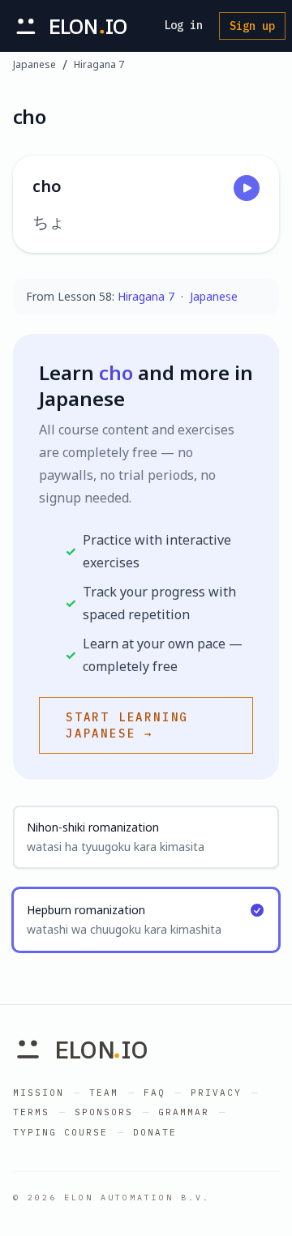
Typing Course (60, 1132)
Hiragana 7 (99, 64)
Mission (38, 1092)
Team (103, 1092)
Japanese (34, 64)
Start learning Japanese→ (127, 725)
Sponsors (104, 1112)
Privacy (216, 1092)
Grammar (183, 1112)
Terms (31, 1112)
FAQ (154, 1092)
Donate (155, 1132)
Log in (183, 25)
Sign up (252, 26)
